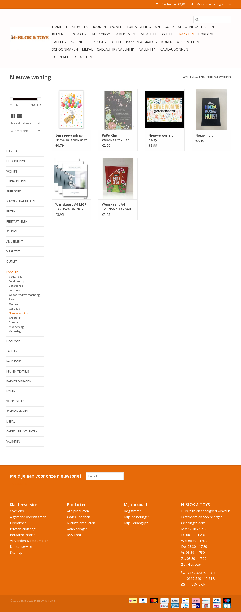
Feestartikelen (81, 34)
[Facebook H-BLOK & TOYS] (219, 476)
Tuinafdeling (139, 26)
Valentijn (147, 49)
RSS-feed (74, 535)
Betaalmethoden (23, 535)
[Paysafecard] (205, 600)
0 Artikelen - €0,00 (173, 4)
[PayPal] (142, 600)
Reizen (58, 34)
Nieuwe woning (219, 77)
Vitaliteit (149, 34)
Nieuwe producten (81, 523)
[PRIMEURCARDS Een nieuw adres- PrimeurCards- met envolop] (71, 109)
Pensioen (14, 322)
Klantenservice (21, 546)
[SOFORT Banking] (195, 600)
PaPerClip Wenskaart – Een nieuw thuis (115, 137)
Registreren (132, 511)
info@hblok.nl (198, 584)
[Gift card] (206, 606)
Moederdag (16, 327)
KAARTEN (186, 34)
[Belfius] (164, 606)
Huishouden (95, 26)
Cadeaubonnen (174, 49)
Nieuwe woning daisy (161, 137)
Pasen (12, 299)
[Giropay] (195, 606)
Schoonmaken (65, 49)
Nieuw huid (204, 135)
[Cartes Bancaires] (226, 606)
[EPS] (216, 606)
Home (57, 26)
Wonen (116, 26)
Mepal (87, 49)
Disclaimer (18, 523)
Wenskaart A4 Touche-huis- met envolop (117, 207)
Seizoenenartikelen (196, 26)
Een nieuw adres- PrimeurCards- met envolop (71, 137)
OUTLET (168, 34)
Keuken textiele (107, 41)
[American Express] (174, 606)
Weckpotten (188, 41)
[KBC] (185, 606)
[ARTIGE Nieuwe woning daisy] (164, 109)
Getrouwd (15, 290)
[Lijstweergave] (19, 116)
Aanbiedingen (77, 529)
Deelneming (16, 281)
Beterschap (16, 285)
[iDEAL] (132, 600)
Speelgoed (164, 26)
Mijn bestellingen (137, 517)
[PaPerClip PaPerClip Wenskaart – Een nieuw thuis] (118, 109)
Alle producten (78, 511)
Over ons (17, 511)
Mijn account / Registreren (213, 4)
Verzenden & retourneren (29, 540)
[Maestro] (226, 600)
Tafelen (59, 41)
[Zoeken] (197, 19)
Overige (14, 304)
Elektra (73, 26)
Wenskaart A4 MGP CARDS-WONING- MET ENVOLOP (70, 207)
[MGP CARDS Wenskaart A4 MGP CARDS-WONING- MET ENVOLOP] (71, 178)
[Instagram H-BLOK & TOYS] (227, 476)
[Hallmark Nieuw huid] (211, 109)
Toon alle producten (72, 57)
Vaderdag (15, 331)
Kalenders (79, 41)
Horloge (206, 34)
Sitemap (16, 552)
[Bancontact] (185, 600)
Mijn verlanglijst (136, 523)
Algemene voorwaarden (28, 517)
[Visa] (164, 600)
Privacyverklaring (22, 529)
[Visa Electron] (216, 600)
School (105, 34)
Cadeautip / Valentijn (116, 49)
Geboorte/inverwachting (24, 295)
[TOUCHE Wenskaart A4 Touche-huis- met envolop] (118, 178)
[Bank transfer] (174, 600)
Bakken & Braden (141, 41)
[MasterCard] (153, 600)
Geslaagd (14, 308)
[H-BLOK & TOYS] (30, 38)
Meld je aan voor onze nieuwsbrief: (46, 476)
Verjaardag (15, 276)
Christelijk (15, 317)
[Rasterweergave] (13, 116)
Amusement (126, 34)
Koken (167, 41)
